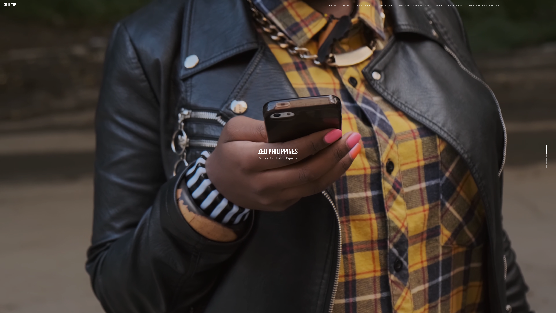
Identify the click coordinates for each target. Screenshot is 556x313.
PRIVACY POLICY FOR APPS (450, 5)
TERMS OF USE (385, 5)
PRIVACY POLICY (364, 5)
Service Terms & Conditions (485, 5)
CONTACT (346, 5)
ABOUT (332, 5)
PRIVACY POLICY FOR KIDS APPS (414, 5)
